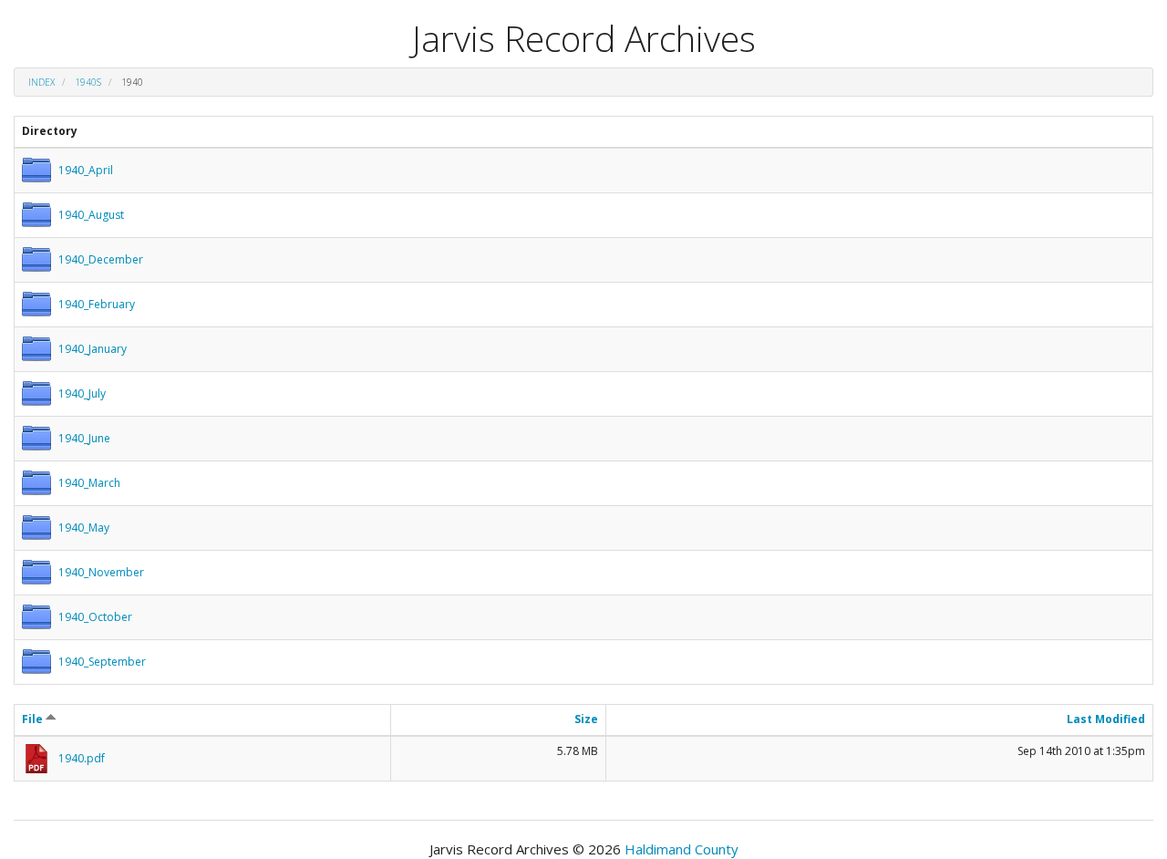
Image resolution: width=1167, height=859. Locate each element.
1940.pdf (81, 758)
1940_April (85, 170)
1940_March (89, 483)
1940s (88, 82)
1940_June (84, 438)
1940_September (102, 661)
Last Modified (1106, 719)
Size (586, 719)
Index (41, 82)
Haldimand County (681, 849)
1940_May (83, 527)
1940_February (96, 304)
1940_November (101, 572)
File (34, 719)
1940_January (92, 349)
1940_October (95, 617)
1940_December (100, 259)
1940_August (91, 215)
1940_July (82, 393)
